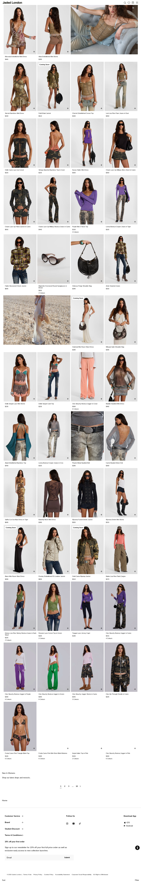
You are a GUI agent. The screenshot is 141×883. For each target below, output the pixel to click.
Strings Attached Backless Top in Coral (51, 170)
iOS (128, 822)
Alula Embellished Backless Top (15, 463)
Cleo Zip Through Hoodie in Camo (117, 694)
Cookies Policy (48, 874)
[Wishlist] (129, 3)
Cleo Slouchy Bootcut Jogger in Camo (118, 633)
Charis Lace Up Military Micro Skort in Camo (120, 170)
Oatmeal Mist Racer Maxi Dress (83, 347)
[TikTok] (80, 823)
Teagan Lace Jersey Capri (81, 633)
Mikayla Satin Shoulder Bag (115, 347)
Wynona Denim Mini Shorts (115, 519)
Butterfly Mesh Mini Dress (47, 519)
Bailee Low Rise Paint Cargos (116, 576)
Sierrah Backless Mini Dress (14, 113)
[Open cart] (133, 2)
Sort (3, 880)
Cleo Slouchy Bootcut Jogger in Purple (18, 694)
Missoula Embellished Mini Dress (16, 56)
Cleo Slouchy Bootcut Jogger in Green (51, 694)
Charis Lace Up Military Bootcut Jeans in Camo (54, 226)
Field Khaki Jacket (45, 113)
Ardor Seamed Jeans (113, 286)
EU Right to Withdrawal (100, 874)
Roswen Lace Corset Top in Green (50, 633)
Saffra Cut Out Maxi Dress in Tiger (16, 519)
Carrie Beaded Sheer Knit (114, 463)
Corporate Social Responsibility (81, 874)
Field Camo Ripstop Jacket (81, 576)
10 (77, 786)
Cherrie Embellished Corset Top (82, 113)
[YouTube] (73, 823)
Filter (137, 880)
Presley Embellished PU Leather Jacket (52, 576)
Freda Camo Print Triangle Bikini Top (17, 753)
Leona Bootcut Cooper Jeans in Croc (51, 463)
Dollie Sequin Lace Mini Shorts (15, 404)
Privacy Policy (37, 874)
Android (129, 826)
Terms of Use (27, 874)
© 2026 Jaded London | (15, 874)
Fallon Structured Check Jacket (15, 286)
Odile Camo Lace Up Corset (14, 170)
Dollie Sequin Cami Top (46, 404)
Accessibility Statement (62, 874)
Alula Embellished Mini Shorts (48, 56)
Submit (67, 858)
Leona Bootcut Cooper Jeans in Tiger (118, 226)
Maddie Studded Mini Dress (115, 404)
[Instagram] (67, 823)
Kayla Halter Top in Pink (80, 753)
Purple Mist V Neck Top (80, 226)
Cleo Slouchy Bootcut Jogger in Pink (118, 753)
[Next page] (80, 787)
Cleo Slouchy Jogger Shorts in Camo (84, 694)
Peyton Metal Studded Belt (81, 463)
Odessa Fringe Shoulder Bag (82, 286)
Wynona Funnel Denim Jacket (82, 519)
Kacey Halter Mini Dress (80, 170)
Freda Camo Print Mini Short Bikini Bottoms (53, 753)
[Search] (125, 2)
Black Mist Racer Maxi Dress (15, 576)
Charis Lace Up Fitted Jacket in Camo (17, 226)
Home (4, 800)
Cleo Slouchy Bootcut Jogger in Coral (84, 404)
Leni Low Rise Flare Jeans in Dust (117, 113)
